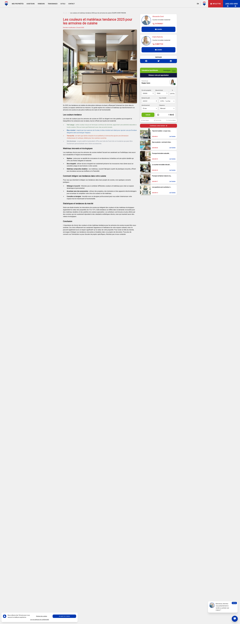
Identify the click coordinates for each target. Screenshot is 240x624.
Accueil (65, 13)
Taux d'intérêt (162, 98)
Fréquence (162, 105)
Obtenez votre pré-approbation (158, 75)
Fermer (234, 603)
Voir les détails (172, 120)
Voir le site (158, 120)
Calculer (148, 115)
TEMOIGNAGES (53, 3)
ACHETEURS (31, 3)
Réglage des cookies (41, 616)
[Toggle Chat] (235, 619)
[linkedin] (235, 6)
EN (198, 4)
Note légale (146, 120)
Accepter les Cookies (64, 616)
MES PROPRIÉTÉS (18, 3)
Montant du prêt (146, 98)
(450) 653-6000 (231, 4)
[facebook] (227, 6)
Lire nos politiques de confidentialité (39, 619)
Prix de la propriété (146, 90)
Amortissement (146, 105)
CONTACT (71, 3)
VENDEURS (41, 3)
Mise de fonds (159, 90)
